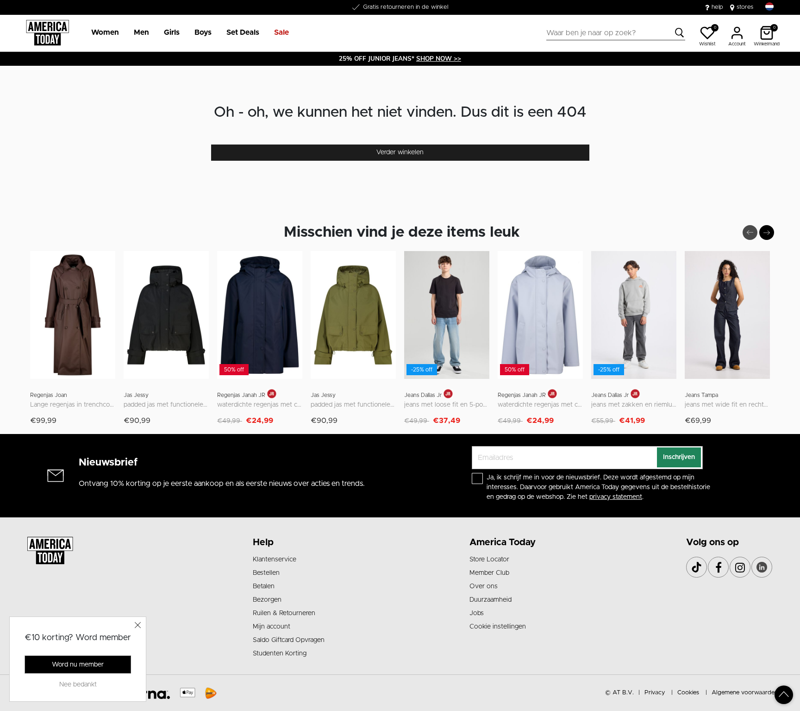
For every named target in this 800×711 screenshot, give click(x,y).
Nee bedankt (78, 684)
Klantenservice (274, 559)
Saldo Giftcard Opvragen (289, 640)
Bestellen (266, 573)
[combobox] (615, 32)
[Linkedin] (761, 567)
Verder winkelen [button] (400, 152)
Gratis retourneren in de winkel (405, 7)
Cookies (688, 693)
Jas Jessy (136, 395)
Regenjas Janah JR (241, 395)
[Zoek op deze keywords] (679, 32)
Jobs (476, 613)
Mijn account (271, 626)
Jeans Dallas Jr (423, 395)
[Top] (784, 695)
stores (745, 7)
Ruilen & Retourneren (284, 613)
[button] (105, 33)
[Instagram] (740, 567)
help (717, 7)
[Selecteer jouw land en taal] (769, 6)
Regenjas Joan (48, 395)
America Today (502, 542)
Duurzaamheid (490, 600)
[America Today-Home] (47, 33)
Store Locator (489, 559)
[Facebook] (718, 567)
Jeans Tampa (701, 395)
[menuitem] (101, 33)
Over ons (483, 586)
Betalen (264, 586)
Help (263, 542)
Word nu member (78, 664)
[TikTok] (696, 567)
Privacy (654, 693)
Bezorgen (267, 600)
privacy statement (615, 497)
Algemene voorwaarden (745, 693)
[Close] (138, 625)
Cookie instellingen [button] (497, 626)
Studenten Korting (279, 653)
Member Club (489, 573)
